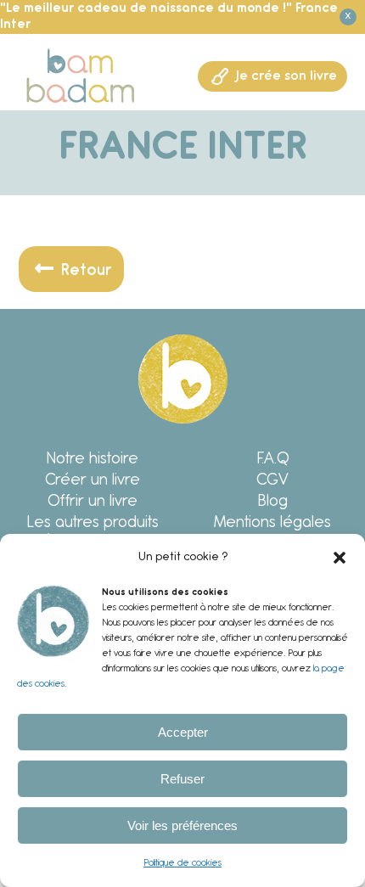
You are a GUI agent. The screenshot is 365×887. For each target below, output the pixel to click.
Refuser (182, 779)
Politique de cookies (182, 863)
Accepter (183, 732)
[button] (339, 557)
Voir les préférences (182, 825)
